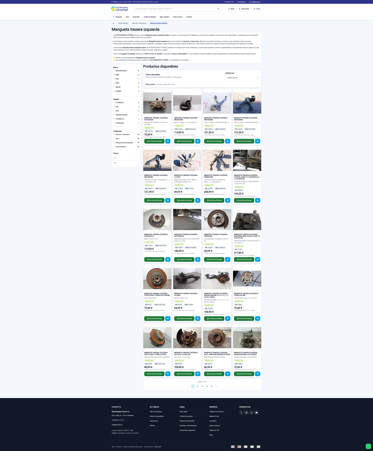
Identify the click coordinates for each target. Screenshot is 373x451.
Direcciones (154, 421)
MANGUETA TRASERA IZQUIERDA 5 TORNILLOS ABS (246, 294)
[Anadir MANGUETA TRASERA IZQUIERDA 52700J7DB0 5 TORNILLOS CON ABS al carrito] (167, 318)
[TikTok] (251, 412)
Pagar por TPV (214, 430)
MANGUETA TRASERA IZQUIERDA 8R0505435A (185, 119)
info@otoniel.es (117, 425)
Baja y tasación (164, 17)
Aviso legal (183, 412)
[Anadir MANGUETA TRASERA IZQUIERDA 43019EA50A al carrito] (167, 141)
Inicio (127, 17)
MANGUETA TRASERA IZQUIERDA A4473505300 (185, 235)
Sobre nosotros (178, 17)
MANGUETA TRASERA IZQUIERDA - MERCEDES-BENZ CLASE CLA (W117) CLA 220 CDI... (247, 236)
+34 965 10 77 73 (118, 420)
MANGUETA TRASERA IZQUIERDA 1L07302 (185, 176)
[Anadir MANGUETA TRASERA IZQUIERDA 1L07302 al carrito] (197, 200)
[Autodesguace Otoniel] (119, 8)
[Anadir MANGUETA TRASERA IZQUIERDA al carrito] (257, 200)
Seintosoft (158, 447)
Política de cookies (186, 416)
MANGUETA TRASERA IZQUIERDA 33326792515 (155, 235)
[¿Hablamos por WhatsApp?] (368, 446)
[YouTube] (256, 412)
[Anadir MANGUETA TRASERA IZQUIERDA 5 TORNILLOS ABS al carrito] (257, 318)
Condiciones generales (187, 430)
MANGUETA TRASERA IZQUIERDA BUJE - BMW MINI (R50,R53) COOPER (217, 353)
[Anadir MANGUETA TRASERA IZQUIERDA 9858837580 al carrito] (227, 200)
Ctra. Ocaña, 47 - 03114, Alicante (123, 415)
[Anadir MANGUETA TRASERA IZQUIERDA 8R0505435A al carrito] (197, 141)
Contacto (189, 17)
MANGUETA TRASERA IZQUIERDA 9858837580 (215, 176)
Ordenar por (229, 73)
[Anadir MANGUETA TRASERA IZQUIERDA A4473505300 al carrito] (197, 259)
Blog (211, 435)
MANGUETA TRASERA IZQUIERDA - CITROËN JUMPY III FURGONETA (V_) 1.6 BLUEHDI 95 (247, 177)
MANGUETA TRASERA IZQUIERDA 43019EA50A (155, 119)
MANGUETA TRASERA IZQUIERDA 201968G (185, 294)
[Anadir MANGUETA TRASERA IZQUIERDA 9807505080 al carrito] (227, 141)
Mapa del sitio (214, 416)
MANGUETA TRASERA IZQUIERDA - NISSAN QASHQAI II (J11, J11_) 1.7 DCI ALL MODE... (216, 295)
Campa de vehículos (150, 17)
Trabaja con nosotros (216, 412)
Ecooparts (212, 421)
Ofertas (152, 426)
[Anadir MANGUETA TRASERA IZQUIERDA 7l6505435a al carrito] (227, 259)
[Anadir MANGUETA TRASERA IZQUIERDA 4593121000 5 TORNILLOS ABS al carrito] (167, 374)
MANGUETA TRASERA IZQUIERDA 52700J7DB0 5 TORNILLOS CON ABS (157, 294)
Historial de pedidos (157, 416)
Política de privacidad (187, 421)
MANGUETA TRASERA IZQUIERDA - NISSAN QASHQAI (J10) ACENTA (246, 353)
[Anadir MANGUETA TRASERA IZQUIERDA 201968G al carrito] (197, 318)
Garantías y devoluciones (188, 426)
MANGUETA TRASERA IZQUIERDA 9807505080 (215, 119)
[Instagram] (246, 412)
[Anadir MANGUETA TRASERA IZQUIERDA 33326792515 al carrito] (167, 259)
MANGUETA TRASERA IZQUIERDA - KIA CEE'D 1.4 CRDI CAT (186, 353)
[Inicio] (113, 23)
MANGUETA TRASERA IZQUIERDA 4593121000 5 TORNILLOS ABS (155, 353)
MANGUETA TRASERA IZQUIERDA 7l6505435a (215, 235)
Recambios (136, 17)
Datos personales (156, 412)
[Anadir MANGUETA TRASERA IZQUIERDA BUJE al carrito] (227, 374)
